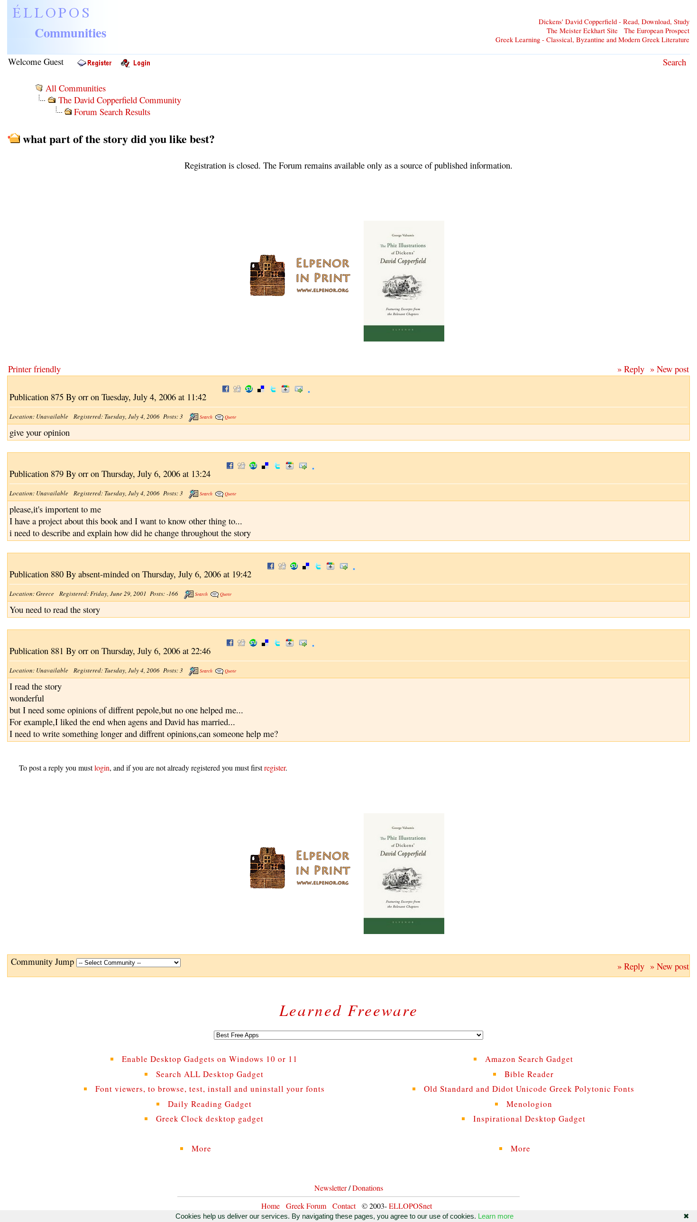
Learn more (496, 1216)
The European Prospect (656, 30)
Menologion (529, 1103)
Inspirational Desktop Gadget (529, 1118)
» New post (669, 369)
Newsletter (330, 1188)
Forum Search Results (112, 111)
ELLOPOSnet (410, 1206)
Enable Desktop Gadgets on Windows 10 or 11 (210, 1058)
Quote (230, 416)
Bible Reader (529, 1074)
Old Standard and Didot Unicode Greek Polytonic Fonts (529, 1088)
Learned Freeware (348, 1009)
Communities (70, 32)
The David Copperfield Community (119, 100)
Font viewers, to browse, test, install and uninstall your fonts (210, 1088)
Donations (367, 1188)
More (210, 1148)
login (102, 768)
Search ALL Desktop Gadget (210, 1074)
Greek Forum (306, 1206)
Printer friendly (34, 369)
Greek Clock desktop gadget (210, 1118)
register (274, 768)
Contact (344, 1206)
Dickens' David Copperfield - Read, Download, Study (614, 21)
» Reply (630, 369)
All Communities (76, 88)
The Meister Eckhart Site (582, 30)
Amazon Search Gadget (529, 1058)
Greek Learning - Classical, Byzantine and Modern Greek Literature (592, 39)
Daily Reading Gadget (210, 1103)
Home (270, 1206)
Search (674, 62)
